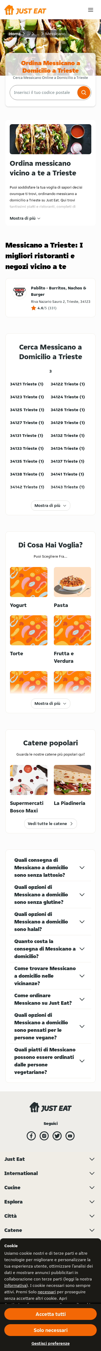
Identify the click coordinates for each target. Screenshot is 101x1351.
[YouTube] (70, 1136)
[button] (83, 92)
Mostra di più (23, 218)
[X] (57, 1136)
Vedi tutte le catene (47, 823)
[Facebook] (31, 1136)
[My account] (91, 10)
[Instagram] (44, 1136)
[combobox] (43, 92)
